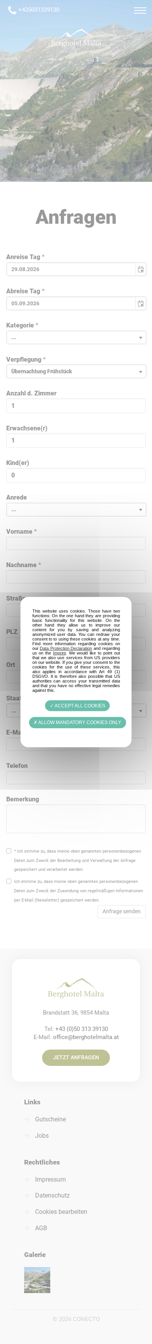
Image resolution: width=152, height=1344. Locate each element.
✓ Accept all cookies (77, 706)
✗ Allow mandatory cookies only (77, 722)
